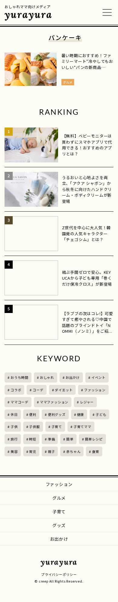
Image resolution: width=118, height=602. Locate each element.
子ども (101, 414)
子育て (56, 426)
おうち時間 (19, 377)
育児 (32, 451)
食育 (95, 451)
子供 (14, 426)
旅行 (14, 439)
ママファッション (54, 402)
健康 (80, 414)
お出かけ (73, 377)
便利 (32, 414)
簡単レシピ (94, 439)
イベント (98, 377)
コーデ (38, 389)
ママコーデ (19, 402)
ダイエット (64, 389)
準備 (51, 439)
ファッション (95, 389)
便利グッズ (57, 414)
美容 (14, 451)
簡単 (70, 439)
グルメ (59, 498)
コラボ (16, 389)
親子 (51, 451)
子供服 (34, 426)
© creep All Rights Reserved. (58, 581)
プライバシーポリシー (59, 574)
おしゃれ (47, 377)
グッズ (59, 525)
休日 (14, 414)
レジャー (87, 402)
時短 (32, 439)
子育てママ (82, 426)
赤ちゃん (73, 451)
